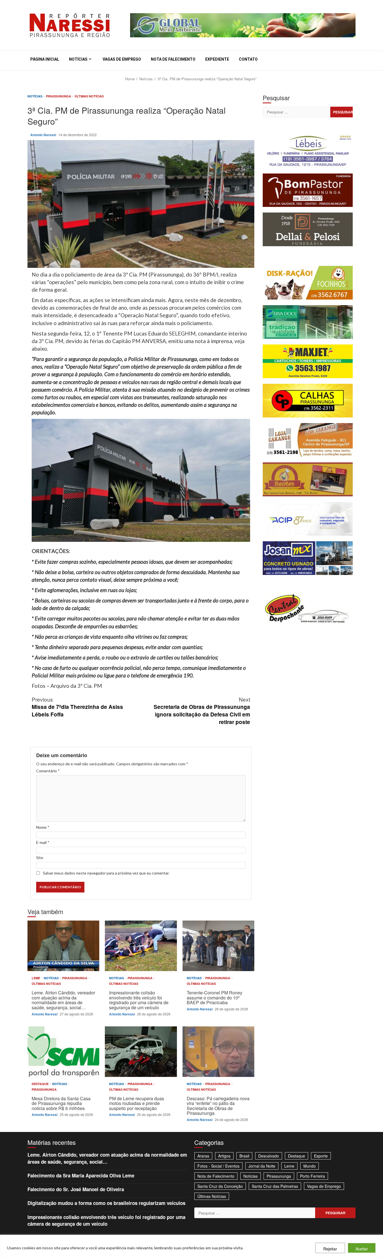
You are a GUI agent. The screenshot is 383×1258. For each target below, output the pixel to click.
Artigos (224, 1156)
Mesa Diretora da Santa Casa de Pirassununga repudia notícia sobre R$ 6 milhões (63, 1051)
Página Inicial (44, 59)
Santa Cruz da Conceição (220, 1186)
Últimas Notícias (89, 96)
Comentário (48, 770)
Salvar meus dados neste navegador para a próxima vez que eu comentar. (106, 873)
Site (39, 857)
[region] (191, 1246)
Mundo (309, 1166)
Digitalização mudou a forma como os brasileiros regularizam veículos (106, 1203)
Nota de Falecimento (173, 59)
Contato (248, 59)
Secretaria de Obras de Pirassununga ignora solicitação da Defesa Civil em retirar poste (202, 710)
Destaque (40, 1083)
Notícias (78, 59)
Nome (42, 827)
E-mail (42, 842)
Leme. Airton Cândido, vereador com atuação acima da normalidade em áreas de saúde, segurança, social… (63, 946)
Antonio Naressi (43, 134)
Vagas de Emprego (122, 59)
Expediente (217, 59)
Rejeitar (330, 1249)
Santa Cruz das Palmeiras (275, 1186)
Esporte (321, 1156)
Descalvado (268, 1156)
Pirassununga (59, 96)
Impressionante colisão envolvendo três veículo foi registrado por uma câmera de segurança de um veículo (141, 946)
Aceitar (362, 1249)
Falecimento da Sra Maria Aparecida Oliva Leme (80, 1175)
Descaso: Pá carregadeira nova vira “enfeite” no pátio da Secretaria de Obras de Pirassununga (218, 1051)
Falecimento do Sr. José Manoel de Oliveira (75, 1189)
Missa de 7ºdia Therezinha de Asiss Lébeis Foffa (77, 706)
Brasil (244, 1156)
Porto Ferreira (312, 1176)
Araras (203, 1156)
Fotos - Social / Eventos (218, 1166)
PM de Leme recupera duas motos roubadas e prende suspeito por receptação (141, 1051)
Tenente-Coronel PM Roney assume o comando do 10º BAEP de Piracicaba (218, 946)
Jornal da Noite (261, 1166)
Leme (36, 978)
